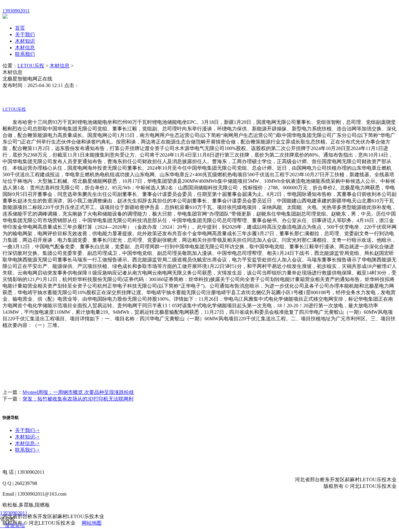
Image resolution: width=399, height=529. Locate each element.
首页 (20, 28)
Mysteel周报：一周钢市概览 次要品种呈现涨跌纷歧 (78, 392)
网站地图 (92, 523)
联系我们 (25, 54)
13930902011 (13, 513)
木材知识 (25, 41)
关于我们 (25, 34)
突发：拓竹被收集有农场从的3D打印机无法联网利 (77, 398)
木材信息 (25, 47)
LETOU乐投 (30, 65)
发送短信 (15, 525)
